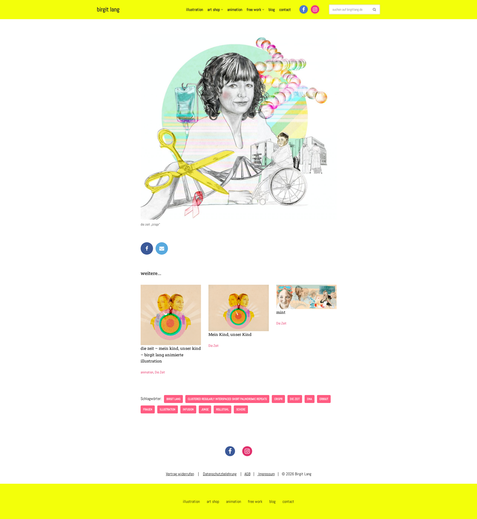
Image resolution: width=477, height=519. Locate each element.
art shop (213, 501)
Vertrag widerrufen (180, 474)
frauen (147, 409)
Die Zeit (160, 372)
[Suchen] (374, 9)
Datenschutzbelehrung (220, 474)
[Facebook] (303, 9)
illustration (194, 9)
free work (255, 501)
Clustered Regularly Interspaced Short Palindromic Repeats (227, 399)
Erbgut (323, 399)
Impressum (266, 474)
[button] (222, 9)
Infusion (188, 409)
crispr (278, 399)
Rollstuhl (222, 409)
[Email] (162, 248)
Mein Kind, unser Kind (230, 334)
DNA (309, 399)
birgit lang (173, 399)
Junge (205, 409)
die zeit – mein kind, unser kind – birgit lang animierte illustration (171, 354)
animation (234, 9)
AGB (247, 474)
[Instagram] (315, 9)
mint (280, 312)
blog (272, 9)
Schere (240, 409)
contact (285, 9)
